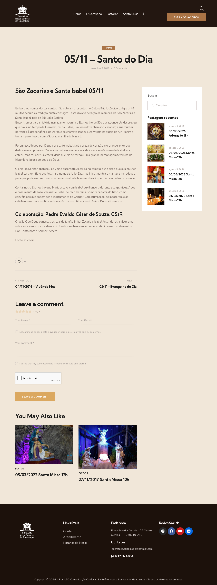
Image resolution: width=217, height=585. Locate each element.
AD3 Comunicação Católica (80, 579)
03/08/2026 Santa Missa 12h (181, 198)
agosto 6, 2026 (176, 126)
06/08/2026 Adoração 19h (178, 133)
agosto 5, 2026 (176, 169)
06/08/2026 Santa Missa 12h (181, 155)
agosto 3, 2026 (176, 191)
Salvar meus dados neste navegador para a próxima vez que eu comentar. (60, 332)
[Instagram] (163, 531)
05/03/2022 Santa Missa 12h (41, 474)
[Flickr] (189, 531)
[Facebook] (171, 531)
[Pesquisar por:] (172, 105)
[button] (20, 261)
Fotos (108, 48)
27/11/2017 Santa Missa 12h (103, 479)
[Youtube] (180, 531)
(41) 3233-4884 (122, 556)
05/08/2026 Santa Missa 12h (181, 176)
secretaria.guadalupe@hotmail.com (132, 549)
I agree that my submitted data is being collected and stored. (52, 363)
